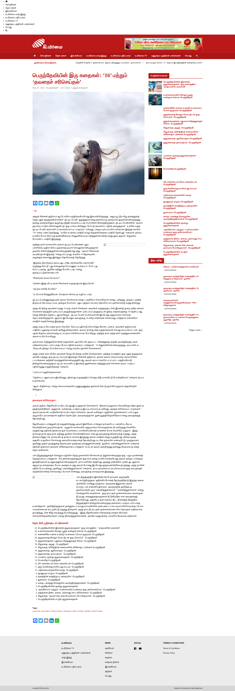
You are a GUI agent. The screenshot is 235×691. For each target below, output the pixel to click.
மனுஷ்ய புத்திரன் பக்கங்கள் (20, 24)
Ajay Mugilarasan (196, 688)
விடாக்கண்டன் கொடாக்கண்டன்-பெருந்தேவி (61, 564)
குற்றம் (108, 671)
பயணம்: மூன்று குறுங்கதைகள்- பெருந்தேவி (60, 557)
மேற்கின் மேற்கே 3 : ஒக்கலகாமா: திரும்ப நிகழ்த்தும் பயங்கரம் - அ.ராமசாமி (108, 63)
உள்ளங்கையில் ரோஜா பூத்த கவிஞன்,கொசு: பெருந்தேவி (67, 531)
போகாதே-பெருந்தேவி (49, 560)
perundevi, (46, 611)
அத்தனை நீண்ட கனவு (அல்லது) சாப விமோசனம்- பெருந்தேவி (70, 593)
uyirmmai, (37, 611)
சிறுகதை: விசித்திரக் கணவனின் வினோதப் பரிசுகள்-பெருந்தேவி (71, 547)
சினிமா (109, 653)
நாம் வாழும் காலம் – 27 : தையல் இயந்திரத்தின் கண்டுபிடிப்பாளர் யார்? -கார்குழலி (181, 63)
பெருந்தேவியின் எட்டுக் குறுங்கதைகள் (58, 599)
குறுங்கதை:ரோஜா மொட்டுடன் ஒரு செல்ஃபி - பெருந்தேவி (67, 538)
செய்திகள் (10, 5)
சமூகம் (108, 658)
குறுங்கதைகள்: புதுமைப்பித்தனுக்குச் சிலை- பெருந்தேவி (67, 541)
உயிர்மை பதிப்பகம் (15, 18)
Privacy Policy (169, 653)
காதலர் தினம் (112, 662)
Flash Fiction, (57, 611)
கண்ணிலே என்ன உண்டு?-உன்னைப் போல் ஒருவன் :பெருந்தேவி (71, 534)
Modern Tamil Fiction (94, 611)
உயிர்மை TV (11, 21)
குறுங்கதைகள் (80, 88)
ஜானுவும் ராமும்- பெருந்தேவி (53, 573)
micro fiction (65, 88)
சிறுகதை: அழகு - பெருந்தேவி (53, 544)
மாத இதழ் (66, 658)
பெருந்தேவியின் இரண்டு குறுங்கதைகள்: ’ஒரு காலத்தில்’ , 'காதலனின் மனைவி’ (79, 528)
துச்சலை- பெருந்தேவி (49, 580)
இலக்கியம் (11, 11)
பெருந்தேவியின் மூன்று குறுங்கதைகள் (58, 586)
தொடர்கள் (10, 8)
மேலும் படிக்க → (195, 330)
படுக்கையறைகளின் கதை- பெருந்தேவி (58, 570)
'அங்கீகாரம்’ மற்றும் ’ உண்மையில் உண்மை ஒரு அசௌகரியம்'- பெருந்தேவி (76, 590)
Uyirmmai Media (170, 270)
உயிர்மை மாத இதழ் (15, 14)
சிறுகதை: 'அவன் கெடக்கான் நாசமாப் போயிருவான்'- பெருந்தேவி (71, 596)
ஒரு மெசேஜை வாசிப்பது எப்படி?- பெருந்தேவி (61, 567)
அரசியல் (109, 648)
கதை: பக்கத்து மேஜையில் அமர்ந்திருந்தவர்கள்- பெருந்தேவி (68, 583)
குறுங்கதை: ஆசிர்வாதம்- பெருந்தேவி (57, 551)
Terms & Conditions (171, 648)
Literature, (68, 611)
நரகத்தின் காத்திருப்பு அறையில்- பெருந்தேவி (61, 577)
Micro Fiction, (79, 611)
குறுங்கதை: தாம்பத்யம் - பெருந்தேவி (57, 554)
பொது (8, 27)
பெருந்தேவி (52, 88)
